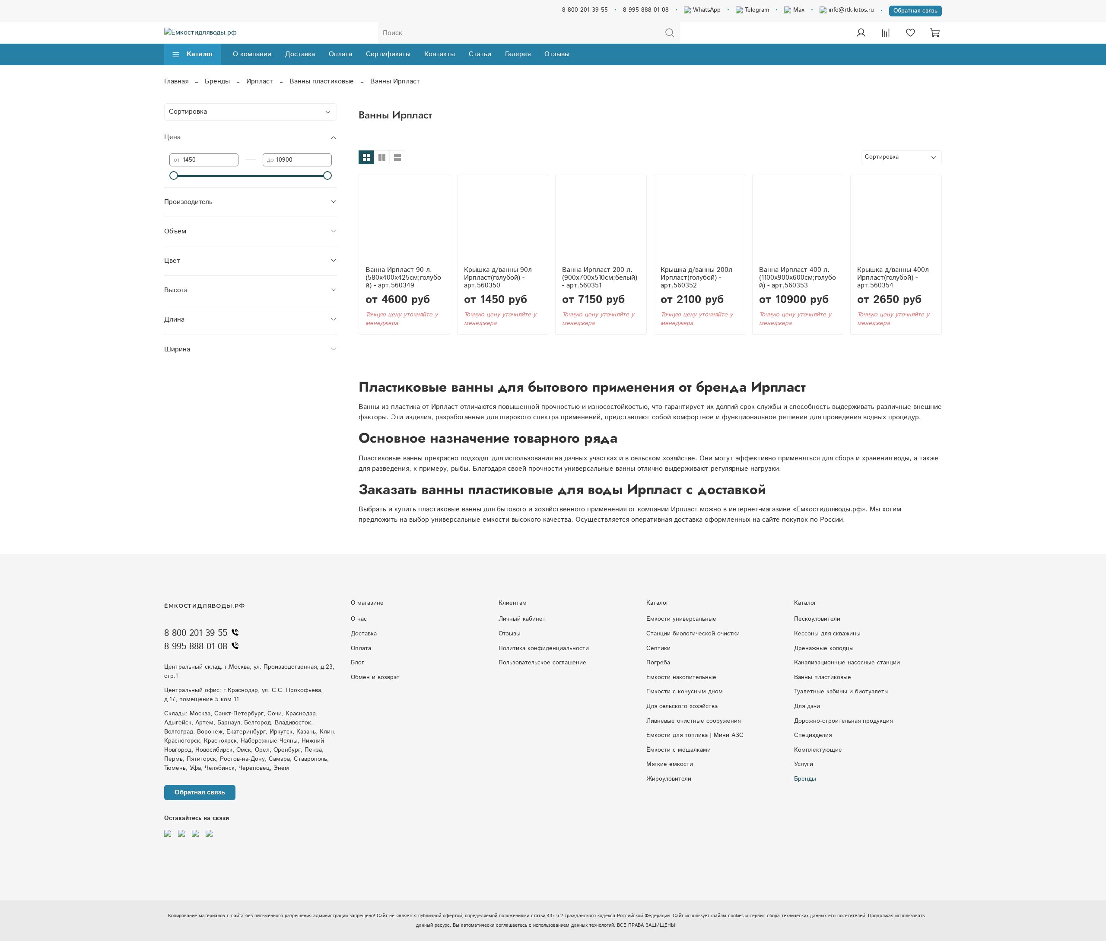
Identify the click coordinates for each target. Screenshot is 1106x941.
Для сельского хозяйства (682, 706)
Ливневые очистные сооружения (693, 721)
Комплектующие (818, 750)
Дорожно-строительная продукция (843, 721)
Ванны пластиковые (321, 81)
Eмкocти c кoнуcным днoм (684, 691)
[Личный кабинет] (861, 33)
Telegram (756, 10)
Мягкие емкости (669, 764)
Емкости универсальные (681, 619)
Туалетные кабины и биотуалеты (841, 691)
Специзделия (813, 735)
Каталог (200, 54)
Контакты (439, 54)
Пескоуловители (817, 619)
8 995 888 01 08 (646, 10)
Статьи (480, 54)
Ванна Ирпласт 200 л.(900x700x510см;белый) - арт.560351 (599, 277)
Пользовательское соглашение (542, 662)
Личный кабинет (522, 619)
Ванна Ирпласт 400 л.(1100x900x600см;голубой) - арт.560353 (797, 277)
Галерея (518, 54)
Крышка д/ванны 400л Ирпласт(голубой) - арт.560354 (893, 277)
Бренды (217, 81)
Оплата (340, 54)
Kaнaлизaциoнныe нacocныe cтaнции (847, 662)
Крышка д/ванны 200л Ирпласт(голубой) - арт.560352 (696, 277)
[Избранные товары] (910, 33)
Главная (176, 81)
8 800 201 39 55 (585, 10)
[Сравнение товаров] (886, 33)
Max (797, 10)
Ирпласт (259, 81)
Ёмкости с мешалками (678, 750)
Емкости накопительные (681, 677)
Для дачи (807, 706)
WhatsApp (706, 10)
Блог (357, 662)
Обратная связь (915, 10)
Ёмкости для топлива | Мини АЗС (695, 735)
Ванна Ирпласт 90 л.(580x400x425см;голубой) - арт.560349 (403, 277)
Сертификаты (388, 54)
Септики (658, 648)
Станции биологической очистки (693, 633)
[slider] (173, 175)
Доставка (300, 54)
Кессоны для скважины (827, 633)
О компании (252, 54)
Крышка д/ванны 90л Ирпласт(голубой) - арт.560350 (498, 277)
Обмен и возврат (375, 677)
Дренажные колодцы (824, 648)
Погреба (658, 662)
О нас (359, 619)
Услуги (803, 764)
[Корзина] (935, 33)
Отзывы (556, 54)
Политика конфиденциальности (544, 648)
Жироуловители (668, 779)
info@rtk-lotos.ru (850, 10)
